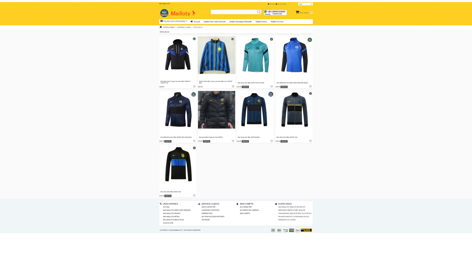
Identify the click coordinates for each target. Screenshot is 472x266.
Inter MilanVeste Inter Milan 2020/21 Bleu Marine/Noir (176, 137)
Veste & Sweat (169, 27)
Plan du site (168, 223)
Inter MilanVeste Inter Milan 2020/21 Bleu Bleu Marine (292, 82)
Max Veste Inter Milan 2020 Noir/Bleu (249, 137)
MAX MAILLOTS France (171, 213)
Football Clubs (184, 27)
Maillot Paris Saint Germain (215, 22)
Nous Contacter (208, 207)
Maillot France (261, 22)
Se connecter (282, 4)
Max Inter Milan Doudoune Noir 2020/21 (211, 137)
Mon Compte (246, 204)
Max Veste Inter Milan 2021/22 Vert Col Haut (251, 82)
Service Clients (210, 204)
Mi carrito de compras (249, 210)
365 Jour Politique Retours (213, 216)
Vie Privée (206, 220)
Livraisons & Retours (210, 210)
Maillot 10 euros (277, 22)
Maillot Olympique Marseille (241, 22)
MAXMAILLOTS (177, 230)
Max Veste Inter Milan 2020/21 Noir (170, 191)
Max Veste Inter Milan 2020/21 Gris (287, 137)
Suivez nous (285, 204)
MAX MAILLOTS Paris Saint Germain (177, 210)
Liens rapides (170, 204)
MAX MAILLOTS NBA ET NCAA (173, 220)
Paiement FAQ (207, 213)
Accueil (272, 4)
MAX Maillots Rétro (171, 216)
